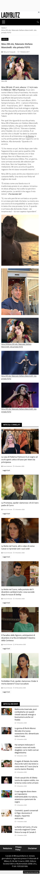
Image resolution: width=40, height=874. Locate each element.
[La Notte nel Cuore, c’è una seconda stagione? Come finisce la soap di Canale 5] (6, 829)
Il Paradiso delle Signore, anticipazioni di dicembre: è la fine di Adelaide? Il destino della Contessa (18, 638)
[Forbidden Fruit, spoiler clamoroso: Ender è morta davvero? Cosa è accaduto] (20, 665)
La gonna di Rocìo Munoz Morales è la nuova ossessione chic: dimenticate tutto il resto (27, 732)
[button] (38, 22)
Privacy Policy (18, 848)
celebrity (5, 39)
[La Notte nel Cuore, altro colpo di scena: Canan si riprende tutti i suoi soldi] (20, 530)
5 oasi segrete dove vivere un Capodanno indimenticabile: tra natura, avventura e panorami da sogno (26, 796)
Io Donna (30, 136)
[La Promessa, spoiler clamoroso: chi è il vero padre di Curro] (20, 487)
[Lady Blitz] (10, 15)
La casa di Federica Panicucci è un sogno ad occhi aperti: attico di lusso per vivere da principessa (19, 459)
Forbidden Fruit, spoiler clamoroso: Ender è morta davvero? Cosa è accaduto (19, 682)
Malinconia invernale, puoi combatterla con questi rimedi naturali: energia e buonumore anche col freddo (26, 714)
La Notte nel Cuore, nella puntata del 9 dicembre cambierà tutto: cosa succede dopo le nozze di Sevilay (17, 592)
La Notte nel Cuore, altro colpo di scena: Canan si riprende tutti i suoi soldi (18, 547)
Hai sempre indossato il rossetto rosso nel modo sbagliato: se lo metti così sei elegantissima (27, 749)
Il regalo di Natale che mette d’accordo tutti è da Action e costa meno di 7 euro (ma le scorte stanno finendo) (26, 765)
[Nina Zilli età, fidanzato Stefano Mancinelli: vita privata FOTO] (20, 240)
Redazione (7, 848)
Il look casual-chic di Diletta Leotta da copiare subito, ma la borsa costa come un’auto (27, 780)
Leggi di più (6, 470)
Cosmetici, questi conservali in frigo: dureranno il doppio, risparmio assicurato (26, 814)
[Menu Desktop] (3, 22)
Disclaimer (32, 848)
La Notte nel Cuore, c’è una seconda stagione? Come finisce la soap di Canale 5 (26, 829)
